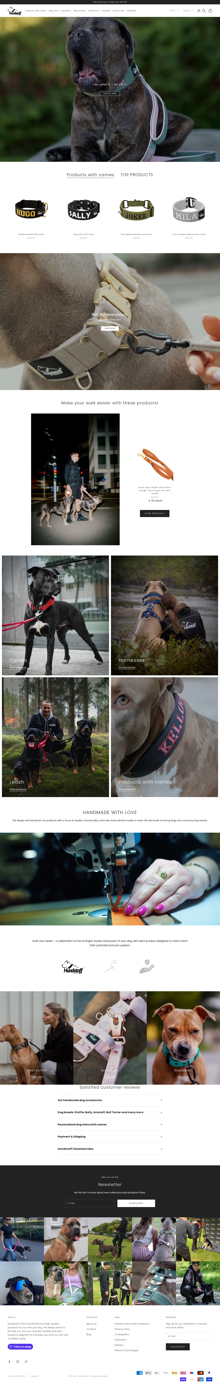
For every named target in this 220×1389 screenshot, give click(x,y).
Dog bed (106, 10)
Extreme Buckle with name (31, 234)
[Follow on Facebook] (9, 1361)
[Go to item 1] (73, 966)
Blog (88, 1334)
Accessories (118, 10)
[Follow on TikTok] (26, 1361)
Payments (120, 1339)
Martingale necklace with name (136, 234)
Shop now (36, 1077)
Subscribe (136, 1203)
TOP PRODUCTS (137, 175)
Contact (91, 1329)
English (187, 10)
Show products (18, 667)
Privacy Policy (122, 1329)
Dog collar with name (83, 234)
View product (155, 513)
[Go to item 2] (110, 966)
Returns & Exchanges (126, 1350)
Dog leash (66, 10)
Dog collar (54, 10)
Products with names (35, 10)
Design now (109, 93)
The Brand (131, 10)
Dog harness (79, 10)
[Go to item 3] (147, 966)
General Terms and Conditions (132, 1323)
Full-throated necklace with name (189, 234)
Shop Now (110, 328)
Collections (94, 10)
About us (91, 1323)
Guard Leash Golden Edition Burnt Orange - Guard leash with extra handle (154, 490)
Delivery (119, 1345)
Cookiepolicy (122, 1334)
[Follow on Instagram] (17, 1361)
